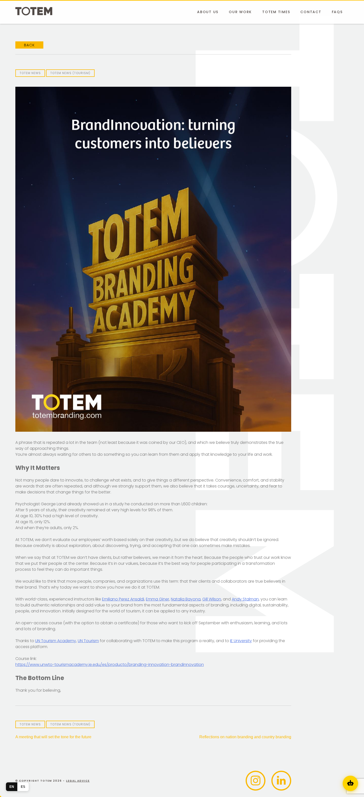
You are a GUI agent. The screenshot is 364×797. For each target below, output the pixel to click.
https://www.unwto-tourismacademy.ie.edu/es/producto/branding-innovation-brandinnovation (109, 664)
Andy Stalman (245, 599)
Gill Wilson (211, 599)
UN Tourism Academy (55, 641)
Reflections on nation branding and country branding (245, 737)
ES (23, 787)
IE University (241, 641)
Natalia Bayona (186, 599)
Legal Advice (78, 781)
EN (11, 787)
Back (29, 45)
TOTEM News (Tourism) (70, 73)
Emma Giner (157, 599)
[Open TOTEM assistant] (350, 783)
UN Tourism (88, 641)
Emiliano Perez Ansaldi (123, 599)
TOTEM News (30, 73)
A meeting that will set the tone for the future (53, 737)
